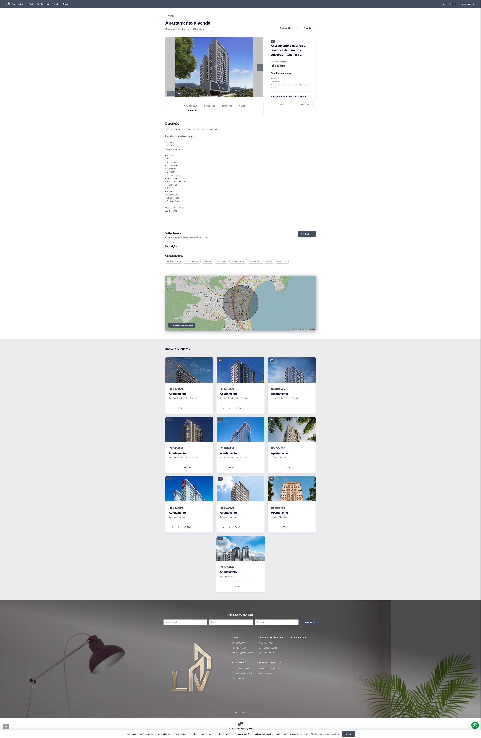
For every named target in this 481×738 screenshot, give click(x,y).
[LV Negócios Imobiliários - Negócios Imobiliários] (192, 667)
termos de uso (333, 734)
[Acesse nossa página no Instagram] (305, 643)
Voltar (171, 16)
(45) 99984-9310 (468, 4)
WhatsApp (304, 105)
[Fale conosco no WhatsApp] (298, 643)
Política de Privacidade (269, 669)
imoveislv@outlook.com (242, 653)
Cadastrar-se (309, 622)
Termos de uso (265, 673)
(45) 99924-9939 (449, 4)
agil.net (249, 728)
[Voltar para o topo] (6, 726)
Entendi (348, 734)
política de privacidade (317, 734)
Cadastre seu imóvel (241, 669)
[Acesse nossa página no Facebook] (291, 643)
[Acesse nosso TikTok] (312, 643)
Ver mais (305, 234)
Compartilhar (286, 28)
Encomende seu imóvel (242, 673)
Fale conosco (238, 678)
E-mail (282, 105)
